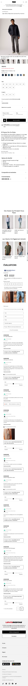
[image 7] (17, 54)
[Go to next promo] (24, 5)
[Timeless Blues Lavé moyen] (21, 74)
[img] (14, 622)
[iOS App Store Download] (6, 664)
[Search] (23, 2)
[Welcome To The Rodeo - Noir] (6, 74)
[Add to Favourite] (4, 120)
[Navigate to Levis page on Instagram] (9, 683)
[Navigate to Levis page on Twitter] (16, 683)
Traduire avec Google (7, 348)
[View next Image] (27, 37)
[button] (5, 103)
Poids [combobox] (6, 319)
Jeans (9, 9)
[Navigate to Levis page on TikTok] (3, 683)
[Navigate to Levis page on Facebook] (12, 683)
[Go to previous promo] (4, 5)
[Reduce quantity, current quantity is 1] (20, 107)
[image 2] (10, 54)
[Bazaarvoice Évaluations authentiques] (10, 271)
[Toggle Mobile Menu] (1, 2)
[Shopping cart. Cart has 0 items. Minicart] (26, 2)
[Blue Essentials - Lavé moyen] (9, 74)
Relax (11, 9)
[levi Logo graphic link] (14, 2)
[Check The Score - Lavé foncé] (3, 74)
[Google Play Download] (16, 664)
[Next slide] (24, 219)
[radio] (3, 84)
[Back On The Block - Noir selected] (12, 74)
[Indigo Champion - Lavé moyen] (18, 74)
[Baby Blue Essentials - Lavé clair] (15, 74)
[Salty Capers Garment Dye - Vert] (24, 74)
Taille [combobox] (6, 316)
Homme (7, 9)
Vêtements (4, 9)
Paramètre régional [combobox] (8, 323)
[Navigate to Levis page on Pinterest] (6, 683)
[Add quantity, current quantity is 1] (25, 107)
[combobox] (15, 326)
